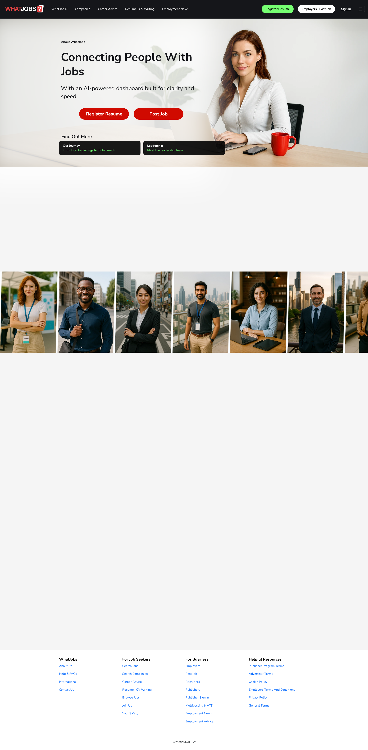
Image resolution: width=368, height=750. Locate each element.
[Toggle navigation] (361, 9)
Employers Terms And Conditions (272, 690)
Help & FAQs (68, 674)
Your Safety (130, 713)
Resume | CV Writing (139, 9)
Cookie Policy (258, 682)
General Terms (259, 705)
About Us (65, 666)
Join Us (127, 705)
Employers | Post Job (316, 9)
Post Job (159, 114)
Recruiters (193, 682)
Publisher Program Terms (266, 666)
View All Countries (184, 240)
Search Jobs (130, 666)
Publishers (193, 690)
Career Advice (107, 9)
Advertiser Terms (261, 674)
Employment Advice (199, 721)
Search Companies (135, 674)
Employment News (175, 9)
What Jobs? (59, 9)
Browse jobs (131, 697)
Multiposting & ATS (199, 705)
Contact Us (66, 690)
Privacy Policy (258, 697)
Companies (82, 9)
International (68, 682)
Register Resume (277, 9)
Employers (193, 666)
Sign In (346, 9)
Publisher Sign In (197, 697)
